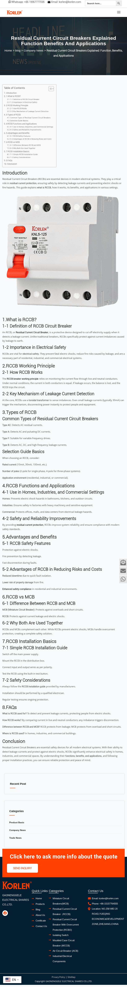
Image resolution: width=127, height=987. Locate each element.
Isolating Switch (60, 935)
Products (40, 904)
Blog (38, 909)
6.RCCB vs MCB (13, 142)
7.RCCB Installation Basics (17, 151)
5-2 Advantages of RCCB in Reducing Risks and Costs (30, 139)
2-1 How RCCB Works (18, 108)
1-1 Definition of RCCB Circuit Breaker (24, 99)
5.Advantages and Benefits (17, 133)
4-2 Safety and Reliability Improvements (25, 130)
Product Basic (16, 822)
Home (8, 50)
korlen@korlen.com (70, 1)
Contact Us (41, 926)
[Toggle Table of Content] (49, 88)
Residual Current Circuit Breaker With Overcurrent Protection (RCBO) (66, 924)
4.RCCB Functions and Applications (21, 124)
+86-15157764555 (109, 903)
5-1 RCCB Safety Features (20, 136)
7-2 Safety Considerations (20, 157)
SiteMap (71, 977)
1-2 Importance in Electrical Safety (23, 102)
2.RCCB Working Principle (17, 105)
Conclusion (12, 164)
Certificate (41, 920)
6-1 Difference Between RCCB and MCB (25, 145)
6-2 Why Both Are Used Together (22, 148)
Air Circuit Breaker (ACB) (65, 951)
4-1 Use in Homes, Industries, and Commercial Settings (31, 127)
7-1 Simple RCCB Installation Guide (24, 154)
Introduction (11, 93)
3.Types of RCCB (13, 115)
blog (17, 50)
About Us (40, 915)
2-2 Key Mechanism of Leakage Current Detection (29, 111)
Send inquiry (22, 868)
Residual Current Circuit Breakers (19, 747)
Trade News (15, 838)
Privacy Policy (58, 977)
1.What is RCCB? (13, 96)
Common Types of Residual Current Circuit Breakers (30, 118)
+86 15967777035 (34, 1)
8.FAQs (9, 160)
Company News (33, 50)
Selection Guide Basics (19, 121)
